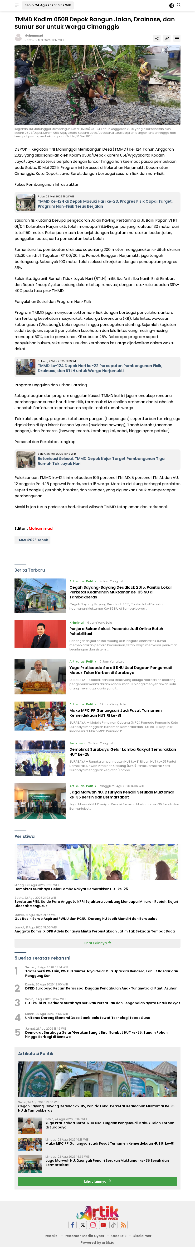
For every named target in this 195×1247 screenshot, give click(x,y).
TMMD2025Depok (32, 540)
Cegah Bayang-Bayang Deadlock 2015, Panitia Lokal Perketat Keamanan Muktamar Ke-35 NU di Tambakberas (120, 592)
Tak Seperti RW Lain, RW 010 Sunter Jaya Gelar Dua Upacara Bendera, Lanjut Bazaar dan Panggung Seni (101, 973)
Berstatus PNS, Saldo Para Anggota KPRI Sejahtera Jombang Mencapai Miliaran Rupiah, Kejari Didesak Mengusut (96, 903)
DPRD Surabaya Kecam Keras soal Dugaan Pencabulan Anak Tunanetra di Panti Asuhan (101, 988)
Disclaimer (142, 1235)
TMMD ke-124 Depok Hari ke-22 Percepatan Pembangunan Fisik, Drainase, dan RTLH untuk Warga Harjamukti (100, 368)
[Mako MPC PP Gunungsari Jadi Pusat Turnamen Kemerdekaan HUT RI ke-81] (40, 717)
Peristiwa (77, 743)
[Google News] (113, 1225)
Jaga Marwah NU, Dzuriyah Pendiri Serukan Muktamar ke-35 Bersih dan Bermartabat (121, 794)
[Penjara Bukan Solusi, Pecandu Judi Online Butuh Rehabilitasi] (40, 636)
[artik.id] (97, 1212)
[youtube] (103, 1225)
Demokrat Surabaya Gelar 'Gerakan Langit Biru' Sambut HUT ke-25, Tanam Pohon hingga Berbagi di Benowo (96, 1034)
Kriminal (76, 622)
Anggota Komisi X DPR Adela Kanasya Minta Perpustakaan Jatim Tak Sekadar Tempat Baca (95, 931)
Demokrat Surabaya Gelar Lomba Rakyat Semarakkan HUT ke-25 (122, 752)
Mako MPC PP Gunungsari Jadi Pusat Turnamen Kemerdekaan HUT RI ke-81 (115, 713)
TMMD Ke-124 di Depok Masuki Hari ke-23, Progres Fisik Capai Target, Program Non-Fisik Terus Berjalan (105, 204)
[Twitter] (83, 1225)
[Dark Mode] (171, 6)
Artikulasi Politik (82, 581)
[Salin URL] (167, 38)
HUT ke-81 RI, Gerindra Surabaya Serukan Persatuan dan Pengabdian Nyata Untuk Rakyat (102, 1003)
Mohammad (33, 35)
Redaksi (51, 1235)
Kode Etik (119, 1235)
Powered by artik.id (97, 1242)
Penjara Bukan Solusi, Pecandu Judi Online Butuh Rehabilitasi (116, 631)
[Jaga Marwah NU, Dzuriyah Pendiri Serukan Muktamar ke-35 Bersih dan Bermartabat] (40, 801)
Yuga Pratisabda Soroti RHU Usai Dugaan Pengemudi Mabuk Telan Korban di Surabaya (120, 670)
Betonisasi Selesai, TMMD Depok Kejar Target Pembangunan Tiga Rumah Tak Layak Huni (101, 461)
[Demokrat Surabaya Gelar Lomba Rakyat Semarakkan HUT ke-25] (40, 758)
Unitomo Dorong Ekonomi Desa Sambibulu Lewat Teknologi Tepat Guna (87, 1018)
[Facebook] (72, 1225)
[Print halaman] (176, 38)
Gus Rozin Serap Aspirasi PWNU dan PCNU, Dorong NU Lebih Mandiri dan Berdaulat (86, 919)
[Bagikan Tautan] (157, 38)
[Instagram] (93, 1225)
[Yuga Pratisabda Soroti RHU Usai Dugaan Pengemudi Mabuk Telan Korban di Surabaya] (40, 676)
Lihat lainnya (95, 1181)
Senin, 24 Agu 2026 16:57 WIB (47, 5)
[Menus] (17, 5)
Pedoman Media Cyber (84, 1235)
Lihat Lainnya (95, 943)
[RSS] (124, 1225)
